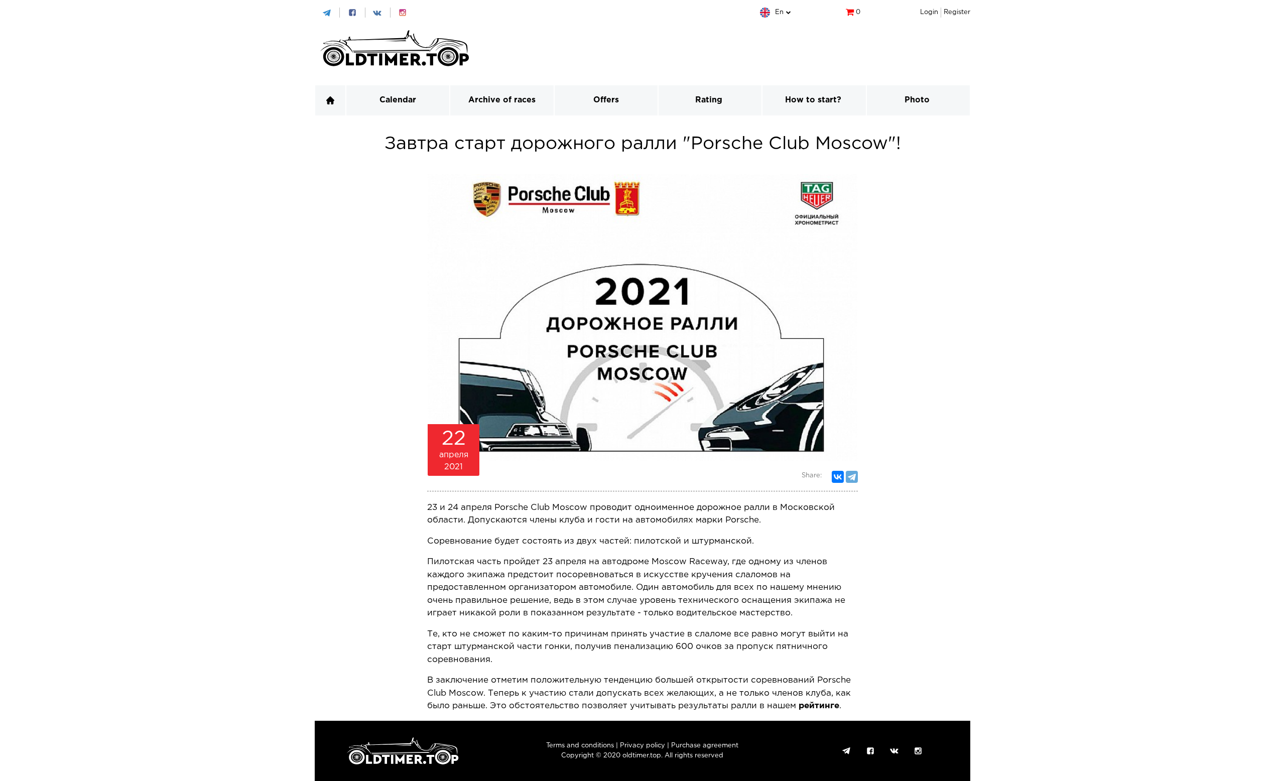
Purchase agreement (704, 745)
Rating (708, 100)
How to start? (813, 100)
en (779, 12)
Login (929, 12)
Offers (606, 100)
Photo (917, 100)
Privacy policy (642, 745)
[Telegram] (852, 477)
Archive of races (502, 100)
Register (957, 12)
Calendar (397, 100)
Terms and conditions (580, 745)
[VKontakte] (838, 477)
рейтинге (819, 706)
